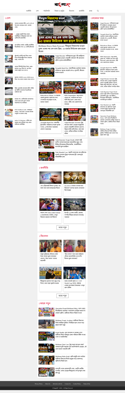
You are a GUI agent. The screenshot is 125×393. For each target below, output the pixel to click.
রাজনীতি (81, 11)
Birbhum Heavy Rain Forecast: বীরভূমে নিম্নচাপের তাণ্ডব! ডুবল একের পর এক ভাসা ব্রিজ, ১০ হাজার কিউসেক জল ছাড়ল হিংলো (62, 48)
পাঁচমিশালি (46, 11)
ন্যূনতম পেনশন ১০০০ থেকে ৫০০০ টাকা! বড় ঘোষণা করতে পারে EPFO (24, 78)
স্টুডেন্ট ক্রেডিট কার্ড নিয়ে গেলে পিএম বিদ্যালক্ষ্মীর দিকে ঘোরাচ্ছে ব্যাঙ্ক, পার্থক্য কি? (23, 58)
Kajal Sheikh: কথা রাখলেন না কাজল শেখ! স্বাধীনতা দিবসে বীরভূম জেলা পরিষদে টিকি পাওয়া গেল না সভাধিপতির (70, 334)
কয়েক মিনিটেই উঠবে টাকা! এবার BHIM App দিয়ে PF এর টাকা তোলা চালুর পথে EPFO (23, 68)
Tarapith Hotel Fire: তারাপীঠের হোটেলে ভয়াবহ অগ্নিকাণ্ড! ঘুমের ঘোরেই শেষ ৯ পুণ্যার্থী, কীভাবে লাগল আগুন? (70, 70)
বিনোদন (71, 11)
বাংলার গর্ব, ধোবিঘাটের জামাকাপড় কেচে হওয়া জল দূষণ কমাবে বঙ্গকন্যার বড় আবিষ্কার (24, 101)
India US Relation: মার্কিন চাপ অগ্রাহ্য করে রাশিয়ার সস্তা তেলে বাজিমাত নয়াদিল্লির (23, 122)
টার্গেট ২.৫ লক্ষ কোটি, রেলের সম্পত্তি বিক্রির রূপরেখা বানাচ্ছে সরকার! (73, 215)
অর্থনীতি (28, 11)
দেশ (37, 11)
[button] (98, 11)
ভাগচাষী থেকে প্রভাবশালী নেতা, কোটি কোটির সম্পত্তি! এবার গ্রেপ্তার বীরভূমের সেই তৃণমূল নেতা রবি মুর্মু (70, 370)
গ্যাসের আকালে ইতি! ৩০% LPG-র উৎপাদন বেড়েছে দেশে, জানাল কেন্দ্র (24, 25)
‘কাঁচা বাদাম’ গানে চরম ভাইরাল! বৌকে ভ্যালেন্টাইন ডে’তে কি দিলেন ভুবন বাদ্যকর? (74, 256)
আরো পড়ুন (63, 227)
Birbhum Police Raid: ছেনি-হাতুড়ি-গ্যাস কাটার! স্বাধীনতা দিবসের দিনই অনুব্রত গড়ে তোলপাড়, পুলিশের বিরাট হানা (70, 358)
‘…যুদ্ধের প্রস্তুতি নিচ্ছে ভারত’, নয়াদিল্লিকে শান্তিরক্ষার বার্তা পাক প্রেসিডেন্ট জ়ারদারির (23, 36)
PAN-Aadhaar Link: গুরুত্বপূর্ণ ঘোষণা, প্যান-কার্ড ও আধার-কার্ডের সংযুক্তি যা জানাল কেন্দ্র (24, 112)
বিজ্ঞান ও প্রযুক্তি (59, 11)
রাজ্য (90, 11)
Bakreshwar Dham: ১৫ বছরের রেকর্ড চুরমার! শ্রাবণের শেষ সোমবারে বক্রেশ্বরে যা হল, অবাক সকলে (50, 98)
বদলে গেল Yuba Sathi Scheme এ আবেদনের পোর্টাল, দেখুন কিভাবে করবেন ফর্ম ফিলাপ (50, 215)
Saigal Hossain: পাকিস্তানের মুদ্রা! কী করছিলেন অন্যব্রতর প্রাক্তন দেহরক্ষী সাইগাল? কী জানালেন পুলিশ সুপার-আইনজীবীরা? (69, 58)
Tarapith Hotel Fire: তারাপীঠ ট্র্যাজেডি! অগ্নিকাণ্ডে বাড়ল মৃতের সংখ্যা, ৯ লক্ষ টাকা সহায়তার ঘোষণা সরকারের (50, 125)
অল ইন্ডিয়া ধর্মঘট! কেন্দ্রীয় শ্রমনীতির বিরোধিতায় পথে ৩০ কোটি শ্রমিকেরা (24, 46)
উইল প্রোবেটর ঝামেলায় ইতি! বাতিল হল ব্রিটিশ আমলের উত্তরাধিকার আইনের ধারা (24, 90)
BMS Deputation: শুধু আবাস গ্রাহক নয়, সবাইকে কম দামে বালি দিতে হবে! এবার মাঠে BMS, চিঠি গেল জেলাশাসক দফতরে (73, 99)
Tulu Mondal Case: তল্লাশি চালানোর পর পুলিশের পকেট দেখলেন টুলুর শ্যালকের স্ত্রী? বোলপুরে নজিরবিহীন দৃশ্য (70, 154)
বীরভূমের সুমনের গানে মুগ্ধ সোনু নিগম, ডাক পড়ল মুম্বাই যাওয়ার (50, 282)
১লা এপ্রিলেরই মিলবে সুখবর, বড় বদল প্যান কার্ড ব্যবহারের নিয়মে (50, 187)
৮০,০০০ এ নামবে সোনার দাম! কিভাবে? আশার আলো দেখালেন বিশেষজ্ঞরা (74, 188)
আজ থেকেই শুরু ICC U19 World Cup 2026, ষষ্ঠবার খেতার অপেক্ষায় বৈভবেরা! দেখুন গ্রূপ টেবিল (74, 284)
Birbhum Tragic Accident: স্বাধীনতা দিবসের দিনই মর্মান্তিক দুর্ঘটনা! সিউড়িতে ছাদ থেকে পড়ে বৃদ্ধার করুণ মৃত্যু (69, 322)
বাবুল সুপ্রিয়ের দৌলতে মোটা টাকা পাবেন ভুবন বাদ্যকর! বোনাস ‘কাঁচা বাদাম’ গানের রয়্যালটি (49, 257)
